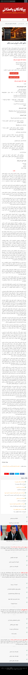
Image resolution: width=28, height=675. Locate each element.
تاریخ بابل (4, 466)
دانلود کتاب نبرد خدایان (21, 500)
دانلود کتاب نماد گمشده (21, 489)
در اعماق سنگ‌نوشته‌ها (16, 466)
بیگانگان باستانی (9, 668)
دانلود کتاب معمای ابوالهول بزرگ (20, 511)
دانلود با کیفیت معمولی (14, 77)
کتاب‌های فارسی (17, 45)
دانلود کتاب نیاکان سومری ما (20, 484)
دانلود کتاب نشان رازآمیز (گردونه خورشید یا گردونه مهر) (15, 495)
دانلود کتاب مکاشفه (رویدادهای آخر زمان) (18, 506)
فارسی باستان (9, 466)
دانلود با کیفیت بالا (14, 73)
